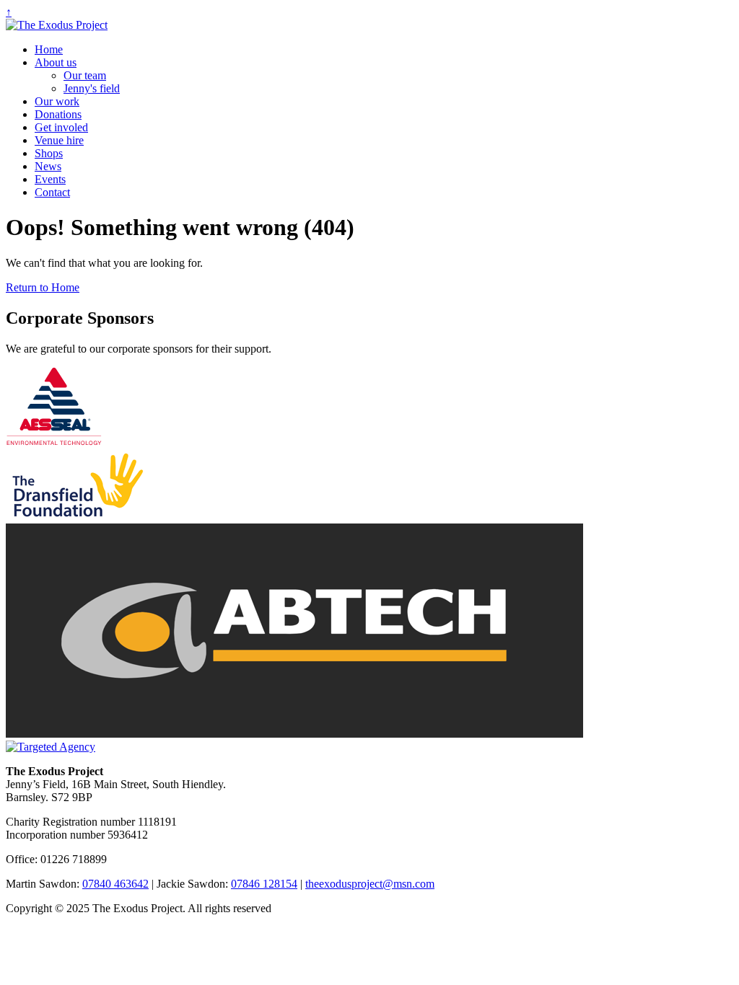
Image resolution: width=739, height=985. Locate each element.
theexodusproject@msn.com (369, 884)
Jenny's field (92, 88)
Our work (57, 101)
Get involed (61, 127)
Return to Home (42, 287)
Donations (58, 114)
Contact (52, 192)
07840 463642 (115, 884)
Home (49, 49)
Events (50, 179)
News (48, 166)
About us (55, 62)
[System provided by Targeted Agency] (50, 747)
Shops (49, 153)
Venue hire (59, 140)
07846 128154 (264, 884)
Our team (85, 75)
